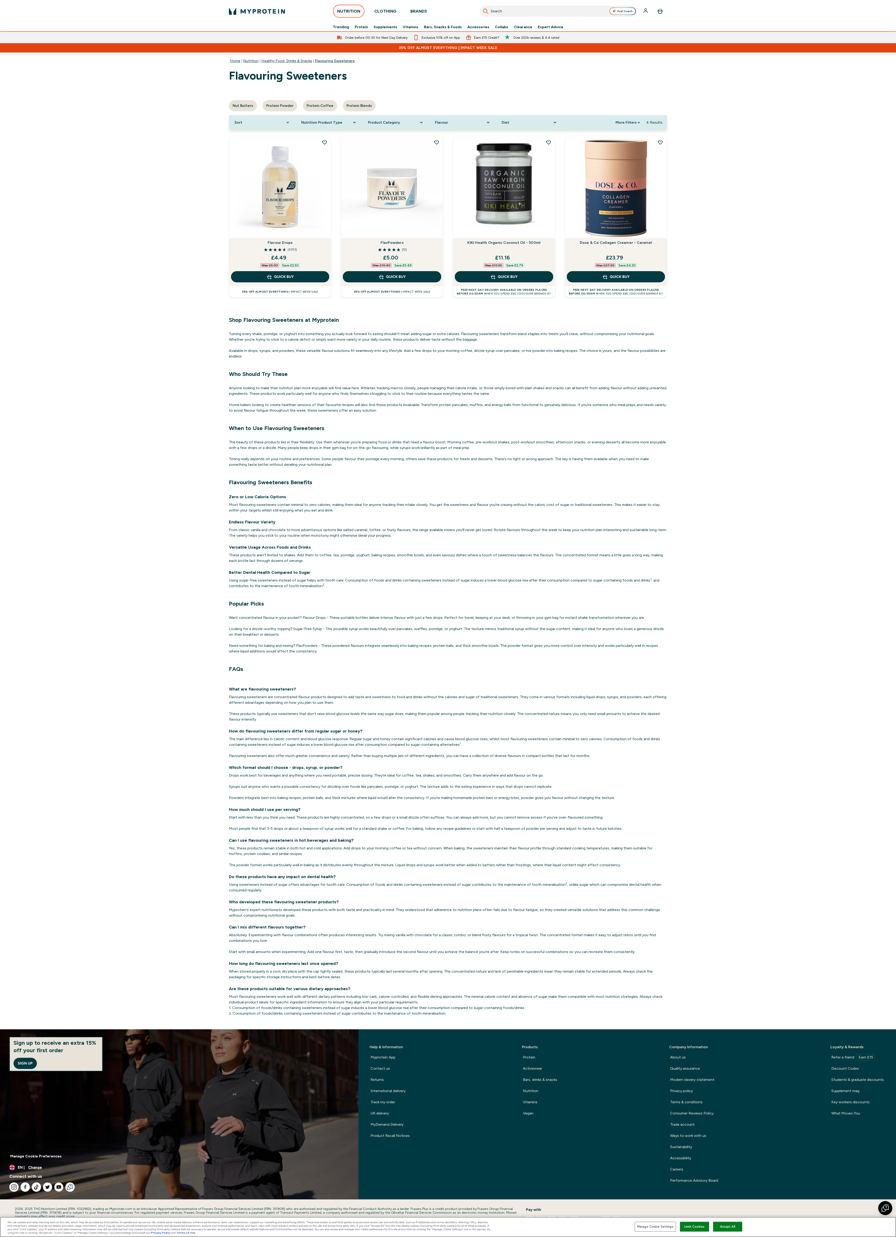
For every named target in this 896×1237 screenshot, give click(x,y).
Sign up (25, 1063)
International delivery (388, 1091)
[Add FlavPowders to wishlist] (436, 142)
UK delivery (380, 1113)
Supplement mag (845, 1091)
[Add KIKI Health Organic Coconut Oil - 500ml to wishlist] (548, 142)
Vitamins (410, 27)
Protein (361, 27)
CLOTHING (385, 11)
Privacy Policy (160, 1232)
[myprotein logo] (257, 11)
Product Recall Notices (390, 1136)
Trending (341, 27)
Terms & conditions (686, 1102)
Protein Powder (280, 106)
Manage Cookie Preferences (36, 1156)
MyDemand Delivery (387, 1124)
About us (678, 1057)
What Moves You (845, 1113)
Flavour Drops (280, 243)
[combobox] (558, 11)
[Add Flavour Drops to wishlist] (324, 142)
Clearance (523, 27)
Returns (377, 1080)
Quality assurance (685, 1068)
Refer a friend (852, 1057)
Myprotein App (383, 1057)
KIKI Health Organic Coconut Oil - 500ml (503, 243)
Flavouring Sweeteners (335, 61)
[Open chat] (70, 1187)
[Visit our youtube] (58, 1187)
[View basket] (660, 11)
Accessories (478, 27)
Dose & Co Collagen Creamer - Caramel (616, 243)
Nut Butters (243, 106)
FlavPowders (392, 243)
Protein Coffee (320, 106)
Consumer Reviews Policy (692, 1113)
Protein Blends (359, 106)
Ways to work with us (688, 1136)
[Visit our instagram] (14, 1187)
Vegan (528, 1113)
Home (235, 61)
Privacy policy (681, 1091)
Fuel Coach (625, 11)
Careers (676, 1169)
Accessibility (680, 1158)
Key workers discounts (850, 1102)
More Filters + (628, 122)
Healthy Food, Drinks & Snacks (286, 61)
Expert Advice (550, 27)
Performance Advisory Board (694, 1180)
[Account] (646, 11)
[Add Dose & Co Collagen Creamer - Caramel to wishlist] (660, 142)
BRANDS (418, 11)
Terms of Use (185, 1232)
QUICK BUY (284, 277)
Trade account (682, 1124)
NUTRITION (348, 11)
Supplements (385, 27)
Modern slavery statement (692, 1080)
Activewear (532, 1068)
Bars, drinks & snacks (540, 1080)
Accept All (727, 1226)
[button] (885, 1208)
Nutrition (251, 61)
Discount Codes (845, 1068)
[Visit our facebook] (25, 1187)
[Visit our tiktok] (36, 1187)
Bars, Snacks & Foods (443, 27)
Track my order (383, 1102)
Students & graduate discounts (857, 1080)
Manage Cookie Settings (655, 1226)
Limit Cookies (694, 1226)
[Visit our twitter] (47, 1187)
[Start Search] (485, 11)
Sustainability (681, 1147)
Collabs (501, 27)
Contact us (380, 1068)
